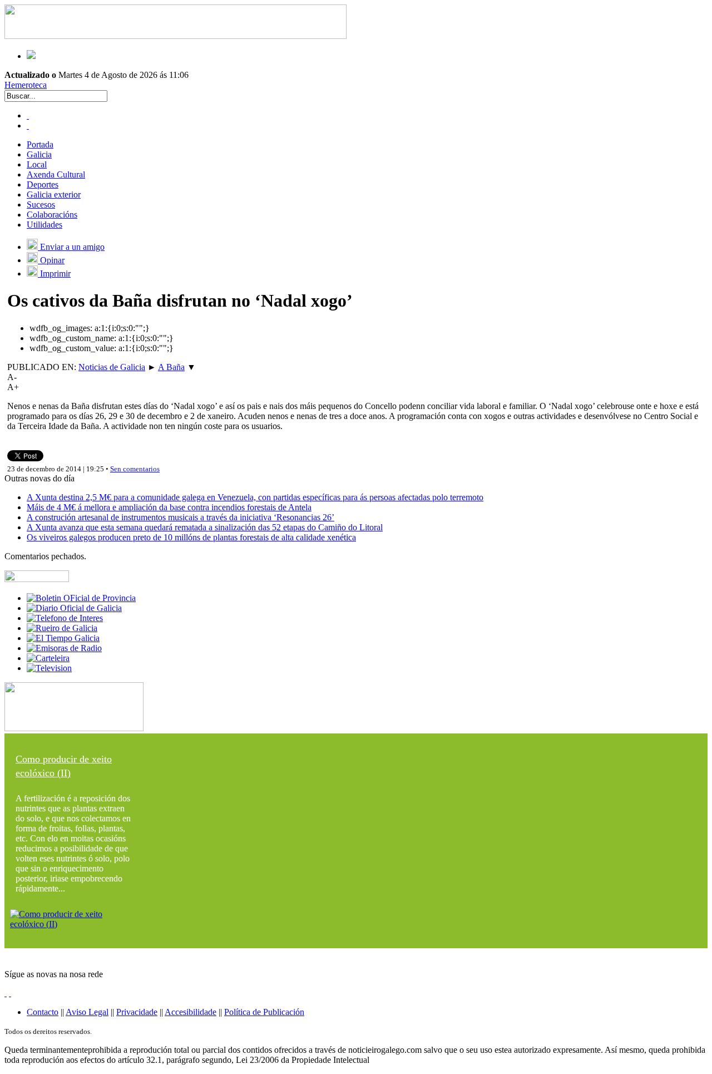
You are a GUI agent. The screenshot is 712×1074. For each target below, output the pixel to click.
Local (37, 164)
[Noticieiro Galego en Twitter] (28, 125)
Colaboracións (52, 214)
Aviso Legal (87, 1012)
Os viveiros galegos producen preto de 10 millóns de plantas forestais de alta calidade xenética (191, 537)
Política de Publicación (264, 1012)
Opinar (51, 260)
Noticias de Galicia (111, 367)
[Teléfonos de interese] (65, 618)
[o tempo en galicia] (63, 638)
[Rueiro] (62, 628)
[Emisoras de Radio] (64, 648)
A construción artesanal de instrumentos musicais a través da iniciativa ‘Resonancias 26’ (180, 517)
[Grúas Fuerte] (175, 36)
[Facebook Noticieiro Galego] (28, 115)
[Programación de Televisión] (49, 668)
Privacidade (136, 1012)
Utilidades (44, 224)
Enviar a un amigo (71, 247)
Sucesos (41, 204)
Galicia (39, 154)
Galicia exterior (54, 194)
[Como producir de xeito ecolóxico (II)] (74, 924)
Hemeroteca (25, 85)
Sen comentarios (135, 469)
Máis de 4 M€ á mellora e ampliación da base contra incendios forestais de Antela (169, 507)
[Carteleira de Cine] (48, 658)
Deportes (42, 184)
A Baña (171, 367)
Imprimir (54, 273)
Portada (40, 144)
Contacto (42, 1012)
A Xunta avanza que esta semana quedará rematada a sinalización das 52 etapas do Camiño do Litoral (205, 527)
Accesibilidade (190, 1012)
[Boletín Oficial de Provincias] (81, 598)
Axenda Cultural (56, 174)
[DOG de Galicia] (74, 608)
